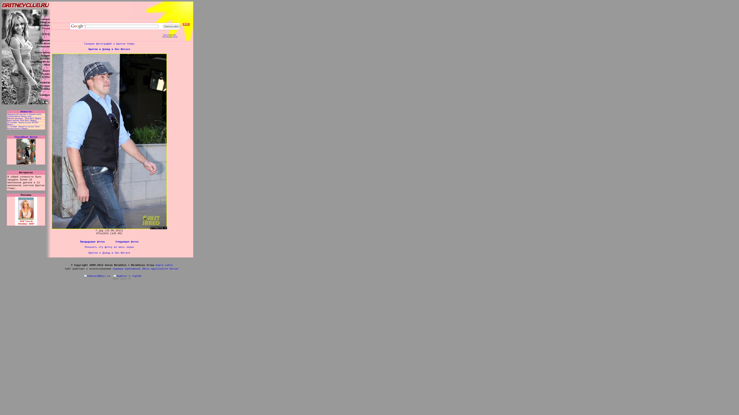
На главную (43, 19)
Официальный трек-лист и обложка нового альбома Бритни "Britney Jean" (24, 115)
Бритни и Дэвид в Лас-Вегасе (109, 49)
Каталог (45, 58)
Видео (46, 70)
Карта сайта (164, 265)
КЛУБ (46, 34)
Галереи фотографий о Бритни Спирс (109, 43)
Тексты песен (42, 43)
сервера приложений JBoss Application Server (146, 268)
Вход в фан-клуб (170, 35)
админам (44, 94)
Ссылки (45, 88)
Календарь (43, 25)
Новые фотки (42, 52)
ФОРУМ (44, 82)
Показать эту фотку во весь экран (109, 247)
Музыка (45, 73)
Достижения (43, 46)
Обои (46, 64)
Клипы (46, 76)
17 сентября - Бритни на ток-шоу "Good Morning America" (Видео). (23, 127)
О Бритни (44, 40)
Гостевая (44, 85)
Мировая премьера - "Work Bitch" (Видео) (24, 118)
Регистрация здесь (170, 37)
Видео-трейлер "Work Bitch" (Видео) (21, 120)
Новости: (26, 111)
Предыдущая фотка (93, 241)
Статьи (45, 28)
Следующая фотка (127, 241)
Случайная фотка (39, 61)
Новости (45, 22)
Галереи (45, 55)
